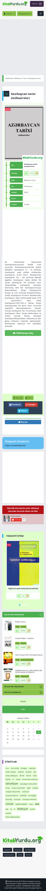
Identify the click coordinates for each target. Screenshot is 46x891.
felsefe (28, 776)
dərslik (22, 776)
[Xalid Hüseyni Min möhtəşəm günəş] (8, 658)
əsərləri (8, 813)
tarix (37, 804)
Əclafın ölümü (20, 622)
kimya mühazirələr (18, 788)
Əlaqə (20, 855)
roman (10, 804)
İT (14, 809)
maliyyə (35, 788)
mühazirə (25, 792)
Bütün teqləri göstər (13, 817)
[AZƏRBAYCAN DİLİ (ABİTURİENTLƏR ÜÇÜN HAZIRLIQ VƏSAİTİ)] (8, 675)
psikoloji (23, 795)
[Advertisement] (23, 44)
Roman (23, 627)
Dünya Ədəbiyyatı (27, 660)
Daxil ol (9, 14)
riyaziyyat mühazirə (29, 799)
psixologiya (32, 795)
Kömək (28, 855)
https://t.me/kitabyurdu (15, 445)
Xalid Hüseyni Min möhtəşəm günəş (28, 655)
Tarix (25, 78)
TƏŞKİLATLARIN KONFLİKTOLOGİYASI (23, 589)
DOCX (8, 109)
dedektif (21, 772)
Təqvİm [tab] (23, 701)
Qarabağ (9, 799)
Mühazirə (18, 78)
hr (13, 779)
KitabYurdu (9, 78)
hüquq (18, 779)
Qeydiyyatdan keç (25, 14)
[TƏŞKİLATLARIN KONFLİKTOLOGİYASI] (23, 563)
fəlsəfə (8, 779)
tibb (7, 809)
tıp (11, 809)
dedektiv (29, 772)
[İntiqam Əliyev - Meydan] (8, 641)
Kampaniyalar (9, 855)
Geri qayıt (19, 398)
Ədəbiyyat (22, 808)
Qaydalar (7, 850)
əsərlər (32, 809)
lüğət (29, 788)
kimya (8, 788)
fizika (35, 776)
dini (34, 772)
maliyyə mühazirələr (13, 792)
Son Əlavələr (29, 850)
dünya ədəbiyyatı (12, 776)
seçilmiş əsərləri (21, 804)
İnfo (29, 398)
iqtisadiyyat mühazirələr (28, 784)
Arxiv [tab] (23, 709)
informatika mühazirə (30, 779)
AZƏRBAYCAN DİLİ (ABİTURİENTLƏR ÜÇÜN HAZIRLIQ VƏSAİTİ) (28, 671)
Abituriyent (24, 676)
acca (7, 768)
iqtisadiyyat (12, 783)
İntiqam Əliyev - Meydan (24, 638)
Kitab (17, 627)
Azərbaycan (28, 186)
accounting (15, 768)
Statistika (18, 850)
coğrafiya (32, 768)
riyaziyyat (17, 799)
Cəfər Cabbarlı (11, 772)
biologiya (24, 768)
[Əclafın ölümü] (8, 625)
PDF (9, 545)
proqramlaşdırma (12, 795)
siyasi (31, 804)
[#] (15, 4)
